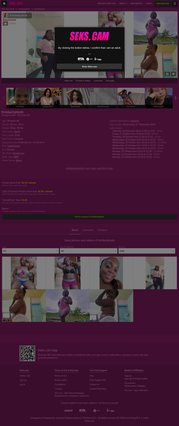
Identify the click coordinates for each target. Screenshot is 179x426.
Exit (89, 53)
